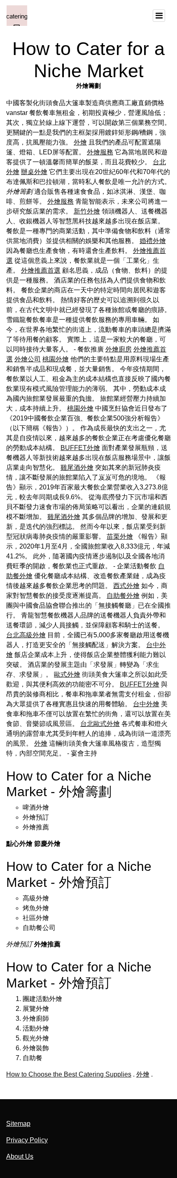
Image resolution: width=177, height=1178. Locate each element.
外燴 (80, 142)
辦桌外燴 (34, 171)
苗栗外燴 (120, 536)
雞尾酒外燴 (77, 467)
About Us (19, 1156)
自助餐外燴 (123, 595)
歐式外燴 (67, 674)
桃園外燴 (55, 359)
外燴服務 (100, 152)
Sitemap (18, 1123)
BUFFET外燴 (80, 447)
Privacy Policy (27, 1140)
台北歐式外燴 (100, 723)
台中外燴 (146, 703)
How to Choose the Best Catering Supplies (68, 1074)
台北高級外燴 (26, 634)
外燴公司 (27, 359)
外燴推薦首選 (41, 270)
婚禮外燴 (153, 240)
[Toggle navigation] (158, 15)
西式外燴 (126, 585)
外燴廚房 (118, 349)
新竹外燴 (87, 211)
